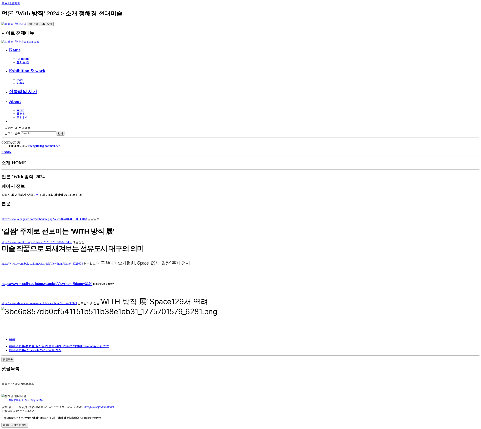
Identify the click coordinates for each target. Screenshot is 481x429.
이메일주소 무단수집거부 (26, 400)
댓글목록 (8, 359)
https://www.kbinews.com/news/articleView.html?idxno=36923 (39, 303)
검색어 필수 (12, 133)
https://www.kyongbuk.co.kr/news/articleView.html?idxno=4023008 (42, 263)
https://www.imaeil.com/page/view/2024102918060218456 (37, 242)
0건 (36, 194)
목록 (12, 339)
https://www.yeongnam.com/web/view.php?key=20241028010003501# (44, 219)
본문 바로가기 (11, 3)
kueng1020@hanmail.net (44, 146)
